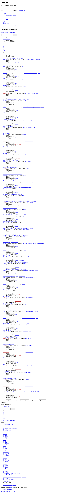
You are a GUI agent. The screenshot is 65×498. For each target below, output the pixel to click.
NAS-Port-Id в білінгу (7, 303)
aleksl (4, 311)
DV (24, 236)
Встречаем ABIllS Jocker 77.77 (9, 140)
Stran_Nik (5, 59)
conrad (4, 284)
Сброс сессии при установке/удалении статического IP (15, 269)
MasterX (5, 263)
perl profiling (5, 385)
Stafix (4, 229)
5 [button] (3, 47)
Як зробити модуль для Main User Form (11, 180)
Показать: (4, 400)
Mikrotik (24, 134)
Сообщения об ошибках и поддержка (32, 59)
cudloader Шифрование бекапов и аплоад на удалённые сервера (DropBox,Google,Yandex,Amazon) (24, 391)
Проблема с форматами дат (9, 119)
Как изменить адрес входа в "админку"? (11, 160)
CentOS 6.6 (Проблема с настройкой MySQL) (13, 174)
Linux (24, 175)
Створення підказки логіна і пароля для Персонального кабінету (17, 187)
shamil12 (5, 175)
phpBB (10, 487)
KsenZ (4, 134)
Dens (4, 195)
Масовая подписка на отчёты (9, 378)
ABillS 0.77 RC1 (6, 153)
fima (4, 66)
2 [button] (3, 43)
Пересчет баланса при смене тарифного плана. (13, 58)
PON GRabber (6, 85)
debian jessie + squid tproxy (8, 282)
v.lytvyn (4, 304)
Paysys (25, 222)
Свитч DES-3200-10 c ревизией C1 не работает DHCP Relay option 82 (18, 214)
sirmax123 (5, 100)
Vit (3, 147)
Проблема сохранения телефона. (10, 71)
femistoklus (5, 161)
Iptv (26, 290)
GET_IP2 (5, 92)
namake (4, 107)
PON (4, 364)
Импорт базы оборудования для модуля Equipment (14, 276)
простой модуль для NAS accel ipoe (10, 242)
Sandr (4, 188)
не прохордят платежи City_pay (10, 221)
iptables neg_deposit (7, 248)
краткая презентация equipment (9, 167)
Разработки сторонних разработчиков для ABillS (33, 107)
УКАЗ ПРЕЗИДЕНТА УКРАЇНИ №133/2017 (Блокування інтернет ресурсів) (19, 201)
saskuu (4, 127)
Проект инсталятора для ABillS (10, 337)
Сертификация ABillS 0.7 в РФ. (10, 371)
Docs (23, 66)
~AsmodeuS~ (6, 93)
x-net (4, 277)
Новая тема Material (7, 330)
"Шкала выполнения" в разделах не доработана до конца (15, 262)
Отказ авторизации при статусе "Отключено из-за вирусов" (16, 235)
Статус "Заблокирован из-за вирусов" (11, 310)
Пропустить (3, 7)
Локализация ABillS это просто (10, 350)
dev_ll (4, 324)
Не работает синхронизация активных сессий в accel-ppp (15, 105)
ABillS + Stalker (6, 289)
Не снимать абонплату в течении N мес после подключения (16, 99)
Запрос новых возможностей (31, 93)
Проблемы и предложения (8, 65)
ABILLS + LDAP (6, 296)
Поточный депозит (7, 146)
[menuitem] (11, 15)
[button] (6, 39)
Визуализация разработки (8, 344)
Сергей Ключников (7, 256)
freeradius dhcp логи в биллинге (10, 208)
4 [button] (3, 46)
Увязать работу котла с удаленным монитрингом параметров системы (18, 228)
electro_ (4, 209)
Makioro (4, 270)
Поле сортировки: (16, 400)
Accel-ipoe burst (6, 255)
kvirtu (4, 113)
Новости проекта (29, 141)
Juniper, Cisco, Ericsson (27, 324)
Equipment (24, 86)
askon (4, 86)
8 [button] (3, 49)
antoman (4, 236)
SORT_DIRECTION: (34, 400)
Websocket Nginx (6, 78)
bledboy (4, 216)
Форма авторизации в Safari (9, 316)
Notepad (4, 112)
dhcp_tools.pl (5, 357)
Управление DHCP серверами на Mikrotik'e (12, 194)
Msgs (24, 263)
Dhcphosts (24, 358)
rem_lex (4, 120)
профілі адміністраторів (8, 126)
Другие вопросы (25, 79)
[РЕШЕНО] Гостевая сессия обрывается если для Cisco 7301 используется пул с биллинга (22, 323)
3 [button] (3, 44)
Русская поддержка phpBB (6, 489)
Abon (25, 100)
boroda (4, 318)
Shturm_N (5, 222)
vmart (4, 79)
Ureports (27, 379)
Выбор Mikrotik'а (6, 133)
